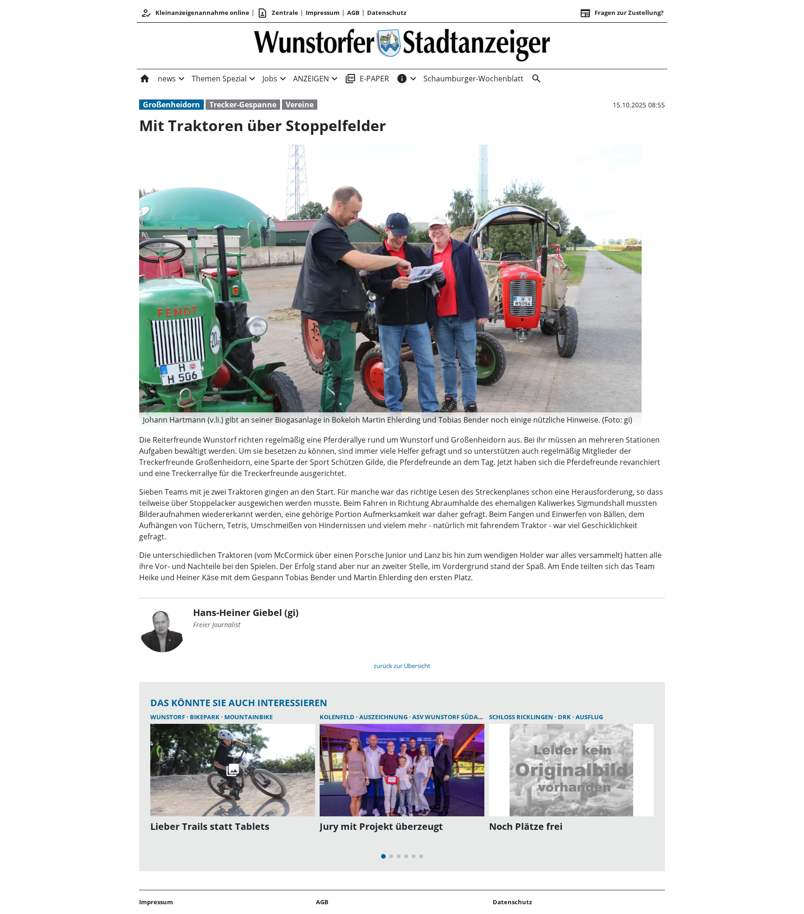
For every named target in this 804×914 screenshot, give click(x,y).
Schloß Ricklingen (522, 717)
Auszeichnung (384, 717)
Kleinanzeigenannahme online (195, 13)
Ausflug (589, 717)
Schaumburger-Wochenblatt (473, 78)
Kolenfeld (338, 717)
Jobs (269, 78)
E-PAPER (367, 78)
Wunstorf (168, 717)
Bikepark (205, 717)
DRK (565, 717)
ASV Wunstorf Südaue (449, 717)
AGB (353, 12)
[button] (390, 419)
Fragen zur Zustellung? (621, 13)
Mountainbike (248, 717)
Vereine (300, 104)
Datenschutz (386, 12)
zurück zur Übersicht (402, 666)
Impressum (323, 12)
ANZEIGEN (311, 78)
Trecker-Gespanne (242, 104)
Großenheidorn (171, 104)
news (167, 78)
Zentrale (277, 13)
